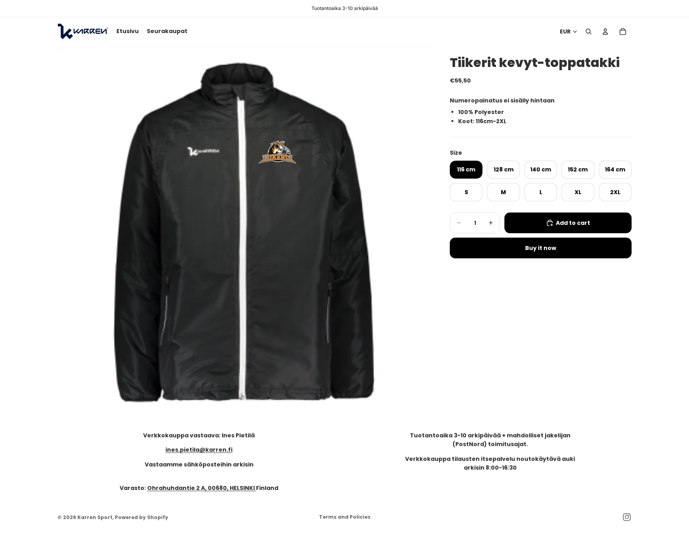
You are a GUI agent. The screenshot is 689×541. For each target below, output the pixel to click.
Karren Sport (94, 517)
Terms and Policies (344, 516)
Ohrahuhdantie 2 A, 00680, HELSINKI (201, 488)
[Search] (588, 31)
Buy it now (540, 248)
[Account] (605, 31)
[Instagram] (627, 517)
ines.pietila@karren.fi (198, 450)
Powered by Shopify (141, 517)
